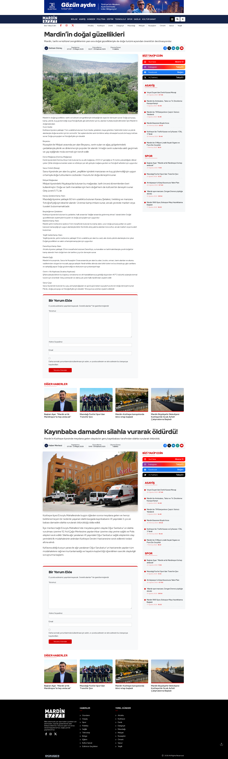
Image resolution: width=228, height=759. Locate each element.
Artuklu (91, 25)
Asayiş (82, 19)
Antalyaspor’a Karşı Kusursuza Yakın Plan (163, 184)
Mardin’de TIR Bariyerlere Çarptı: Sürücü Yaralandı (163, 114)
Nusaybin (152, 25)
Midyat (142, 25)
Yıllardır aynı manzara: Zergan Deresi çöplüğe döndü (165, 193)
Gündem (91, 19)
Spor (129, 19)
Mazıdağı (131, 25)
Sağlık (137, 19)
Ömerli (162, 25)
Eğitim (110, 19)
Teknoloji (120, 19)
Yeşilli (180, 25)
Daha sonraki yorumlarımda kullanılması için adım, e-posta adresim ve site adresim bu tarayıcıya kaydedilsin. (88, 363)
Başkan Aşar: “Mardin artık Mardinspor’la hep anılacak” (164, 165)
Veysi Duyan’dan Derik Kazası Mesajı (161, 93)
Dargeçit (120, 25)
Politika (101, 19)
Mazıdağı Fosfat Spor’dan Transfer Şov (162, 175)
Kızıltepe (101, 25)
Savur (171, 25)
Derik (110, 25)
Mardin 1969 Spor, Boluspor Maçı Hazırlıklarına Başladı (165, 204)
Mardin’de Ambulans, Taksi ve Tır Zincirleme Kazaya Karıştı (164, 103)
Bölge (74, 19)
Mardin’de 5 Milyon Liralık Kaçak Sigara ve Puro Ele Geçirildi (163, 145)
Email (51, 350)
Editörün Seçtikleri (90, 746)
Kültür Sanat (149, 19)
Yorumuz (52, 311)
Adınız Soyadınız (55, 341)
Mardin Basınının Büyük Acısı (158, 124)
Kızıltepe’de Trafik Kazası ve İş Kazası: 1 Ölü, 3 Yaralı (164, 133)
